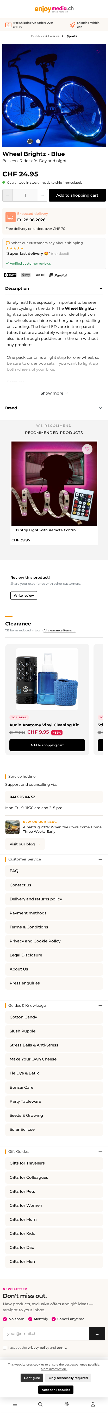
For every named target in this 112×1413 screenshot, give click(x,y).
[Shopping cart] (66, 1404)
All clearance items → (59, 630)
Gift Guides (18, 1151)
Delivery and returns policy (36, 899)
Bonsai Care (21, 1087)
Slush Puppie (22, 1031)
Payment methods (28, 913)
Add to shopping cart (77, 195)
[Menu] (15, 1404)
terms (61, 1347)
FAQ (14, 871)
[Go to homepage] (54, 9)
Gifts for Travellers (27, 1163)
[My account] (93, 1404)
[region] (54, 95)
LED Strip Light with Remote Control (44, 530)
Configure (32, 1378)
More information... (54, 1369)
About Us (19, 969)
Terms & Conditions (29, 927)
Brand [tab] (11, 407)
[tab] (54, 288)
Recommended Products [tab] (54, 432)
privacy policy (38, 1347)
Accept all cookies (56, 1390)
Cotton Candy (23, 1017)
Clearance (18, 624)
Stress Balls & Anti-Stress (34, 1045)
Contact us (20, 885)
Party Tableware (25, 1101)
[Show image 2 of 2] (38, 141)
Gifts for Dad (22, 1247)
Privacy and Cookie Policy (35, 941)
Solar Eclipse (22, 1129)
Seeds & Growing (26, 1115)
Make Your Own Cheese (33, 1059)
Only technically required (68, 1378)
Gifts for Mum (23, 1219)
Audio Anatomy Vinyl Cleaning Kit (44, 724)
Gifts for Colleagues (29, 1177)
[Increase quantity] (43, 195)
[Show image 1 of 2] (30, 141)
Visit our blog (22, 844)
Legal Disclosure (26, 955)
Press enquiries (25, 983)
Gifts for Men (22, 1261)
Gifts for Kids (22, 1233)
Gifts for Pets (22, 1191)
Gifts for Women (26, 1205)
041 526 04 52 (22, 797)
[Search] (40, 1404)
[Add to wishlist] (98, 51)
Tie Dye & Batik (24, 1073)
